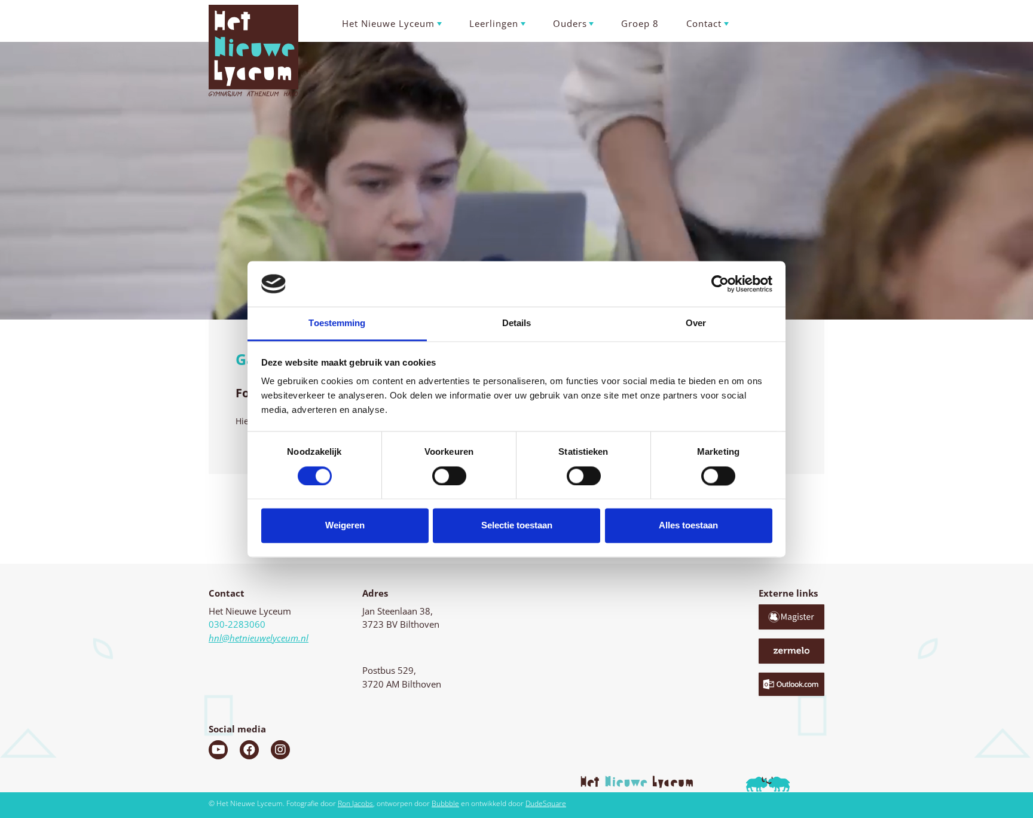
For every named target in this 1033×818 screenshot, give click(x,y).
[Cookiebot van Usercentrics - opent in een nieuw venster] (720, 284)
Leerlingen (493, 23)
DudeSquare (545, 803)
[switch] (449, 475)
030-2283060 (237, 624)
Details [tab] (516, 323)
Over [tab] (696, 323)
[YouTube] (218, 749)
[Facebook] (249, 749)
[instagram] (280, 749)
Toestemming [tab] (336, 323)
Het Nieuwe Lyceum (388, 23)
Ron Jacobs (355, 803)
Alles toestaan (688, 526)
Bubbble (445, 803)
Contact (704, 23)
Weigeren (345, 526)
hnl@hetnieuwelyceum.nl (258, 638)
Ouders (570, 23)
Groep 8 (640, 23)
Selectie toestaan (516, 526)
